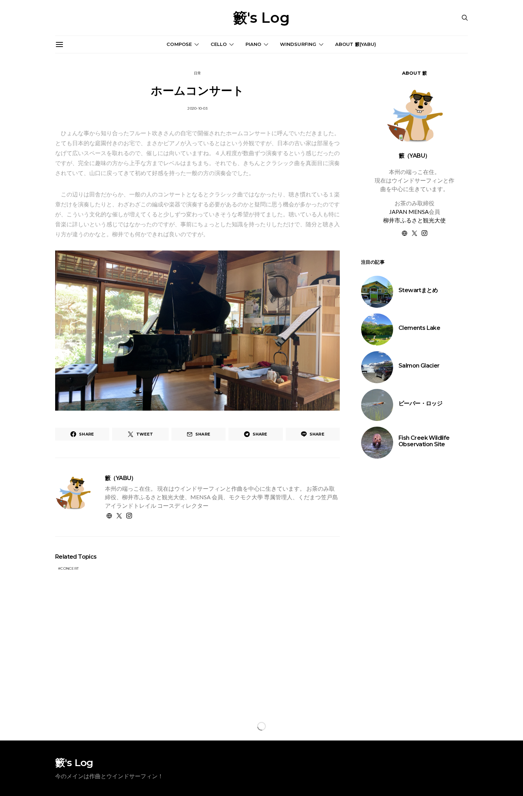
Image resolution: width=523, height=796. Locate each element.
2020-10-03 (197, 108)
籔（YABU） (121, 478)
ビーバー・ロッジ (420, 403)
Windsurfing (298, 44)
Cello (219, 44)
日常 (197, 73)
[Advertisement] (414, 588)
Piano (253, 44)
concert (69, 568)
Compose (179, 44)
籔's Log (261, 18)
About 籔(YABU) (355, 44)
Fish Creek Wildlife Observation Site (424, 441)
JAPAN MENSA (409, 211)
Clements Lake (419, 328)
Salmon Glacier (419, 365)
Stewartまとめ (418, 290)
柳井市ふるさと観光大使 (414, 220)
